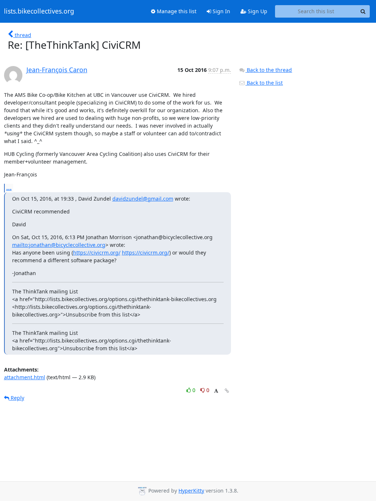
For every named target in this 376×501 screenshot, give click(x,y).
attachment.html (24, 377)
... (9, 188)
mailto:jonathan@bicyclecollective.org (58, 244)
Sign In (220, 11)
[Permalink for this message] (227, 391)
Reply (16, 397)
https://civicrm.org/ (96, 252)
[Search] (363, 11)
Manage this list (175, 11)
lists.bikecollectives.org (39, 11)
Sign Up (256, 11)
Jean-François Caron (56, 69)
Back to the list (264, 82)
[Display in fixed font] (216, 391)
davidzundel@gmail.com (142, 198)
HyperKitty (191, 490)
